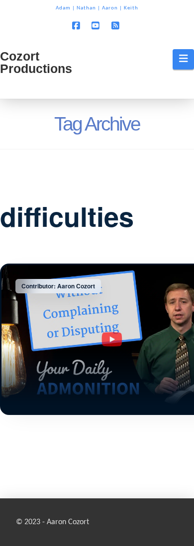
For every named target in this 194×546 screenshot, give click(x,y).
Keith (131, 8)
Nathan (86, 8)
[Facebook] (77, 25)
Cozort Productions (36, 62)
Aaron (110, 8)
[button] (183, 59)
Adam (63, 8)
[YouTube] (97, 25)
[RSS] (117, 25)
